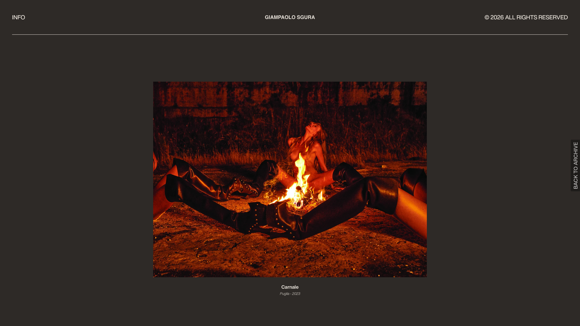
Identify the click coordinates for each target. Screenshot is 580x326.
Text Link (1, 325)
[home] (290, 17)
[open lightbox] (290, 181)
